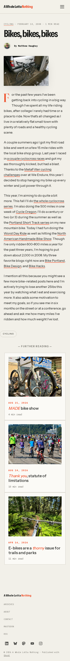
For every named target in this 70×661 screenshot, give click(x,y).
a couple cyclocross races (26, 158)
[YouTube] (32, 643)
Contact (8, 619)
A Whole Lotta (18, 6)
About (7, 612)
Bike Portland (55, 260)
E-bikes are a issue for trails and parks (34, 550)
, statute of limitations (27, 478)
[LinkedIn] (7, 643)
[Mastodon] (24, 643)
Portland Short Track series (29, 222)
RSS (5, 634)
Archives (9, 604)
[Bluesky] (15, 643)
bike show (23, 408)
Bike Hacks (37, 266)
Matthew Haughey (28, 45)
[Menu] (62, 7)
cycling (8, 24)
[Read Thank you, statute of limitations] (35, 444)
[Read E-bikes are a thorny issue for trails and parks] (35, 516)
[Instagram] (41, 643)
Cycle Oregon (26, 212)
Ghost (7, 655)
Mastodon (9, 626)
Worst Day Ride (15, 233)
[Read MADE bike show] (35, 377)
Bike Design (12, 266)
